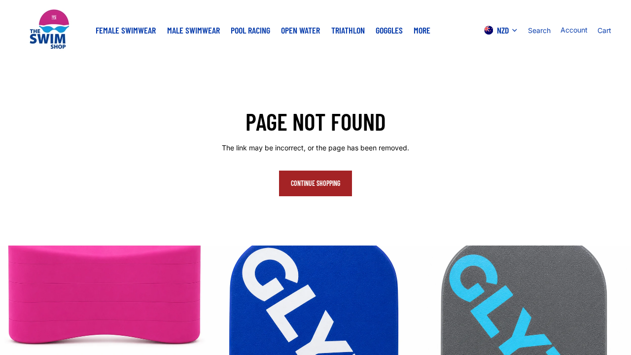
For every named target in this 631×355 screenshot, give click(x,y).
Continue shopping (315, 183)
